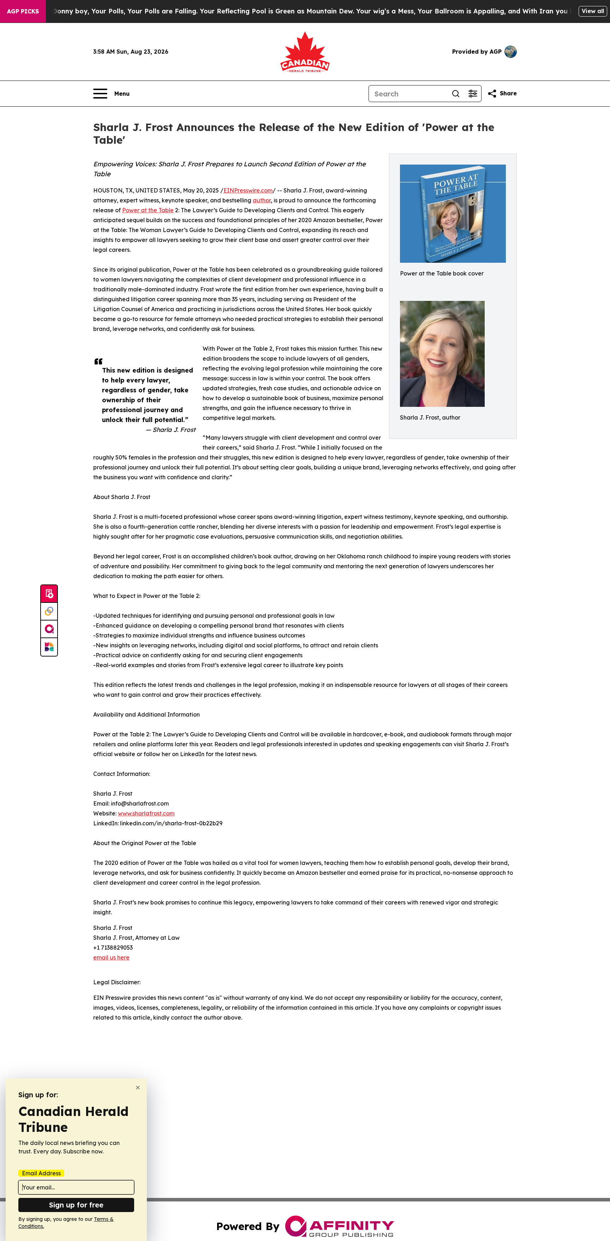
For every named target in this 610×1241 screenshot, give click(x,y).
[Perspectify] (49, 611)
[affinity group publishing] (49, 629)
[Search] (455, 93)
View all (593, 10)
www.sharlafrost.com (146, 813)
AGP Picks (23, 11)
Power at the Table (148, 210)
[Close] (137, 1087)
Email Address (41, 1173)
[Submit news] (49, 594)
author (262, 200)
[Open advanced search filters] (472, 93)
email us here (111, 957)
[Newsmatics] (49, 647)
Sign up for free (76, 1204)
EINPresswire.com (248, 190)
